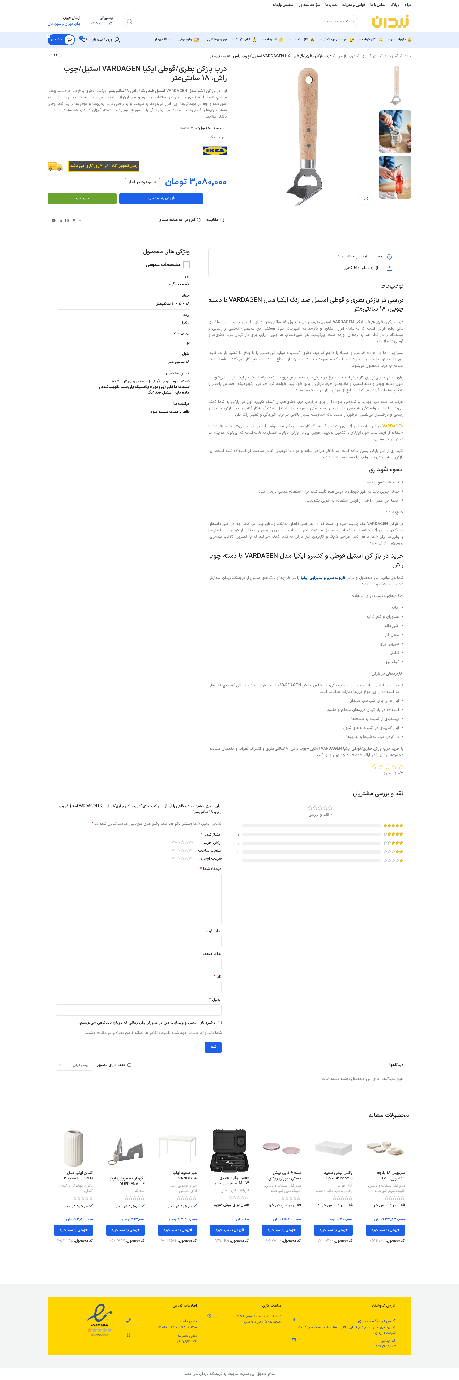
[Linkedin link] (60, 220)
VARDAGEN (392, 426)
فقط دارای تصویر (111, 1065)
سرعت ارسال (211, 859)
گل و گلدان (66, 1186)
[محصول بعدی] (50, 56)
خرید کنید (82, 198)
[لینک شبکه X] (73, 220)
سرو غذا (399, 1186)
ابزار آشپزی (369, 56)
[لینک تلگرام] (53, 220)
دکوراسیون (85, 1186)
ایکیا (212, 137)
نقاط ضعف (212, 954)
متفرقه (140, 1191)
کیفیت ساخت (209, 851)
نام (218, 977)
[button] (385, 1230)
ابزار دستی (228, 1190)
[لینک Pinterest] (66, 220)
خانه (407, 56)
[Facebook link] (80, 220)
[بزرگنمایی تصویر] (365, 198)
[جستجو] (130, 21)
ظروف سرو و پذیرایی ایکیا (323, 578)
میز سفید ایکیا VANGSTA (185, 1176)
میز (173, 1186)
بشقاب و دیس (380, 1186)
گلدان (88, 1191)
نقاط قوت (214, 931)
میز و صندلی (187, 1186)
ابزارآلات (243, 1190)
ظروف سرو (397, 1191)
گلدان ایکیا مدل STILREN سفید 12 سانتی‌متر (77, 1178)
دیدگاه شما (211, 869)
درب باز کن (345, 56)
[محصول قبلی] (60, 56)
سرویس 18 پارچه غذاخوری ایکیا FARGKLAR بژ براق (389, 1178)
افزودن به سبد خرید (161, 198)
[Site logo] (390, 21)
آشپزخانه (390, 56)
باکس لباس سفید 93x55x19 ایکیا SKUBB (338, 1178)
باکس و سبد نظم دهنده (334, 1191)
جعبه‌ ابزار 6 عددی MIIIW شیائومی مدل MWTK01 (232, 1183)
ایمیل (215, 1000)
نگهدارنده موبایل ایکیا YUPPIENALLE (127, 1181)
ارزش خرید (212, 843)
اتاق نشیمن (188, 1191)
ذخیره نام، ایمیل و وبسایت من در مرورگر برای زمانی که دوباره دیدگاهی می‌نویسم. (147, 1023)
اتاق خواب (345, 1186)
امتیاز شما (211, 835)
